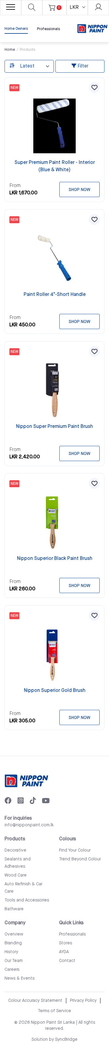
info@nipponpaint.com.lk (29, 825)
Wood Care (16, 875)
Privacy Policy (83, 1000)
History (11, 952)
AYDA (64, 952)
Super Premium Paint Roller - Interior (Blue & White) (55, 166)
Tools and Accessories (27, 900)
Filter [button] (82, 66)
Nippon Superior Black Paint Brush (54, 558)
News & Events (20, 978)
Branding (13, 943)
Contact (67, 960)
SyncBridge (66, 1039)
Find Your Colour (75, 850)
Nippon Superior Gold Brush (54, 690)
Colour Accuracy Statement (35, 1000)
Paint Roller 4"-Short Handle (55, 294)
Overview (14, 934)
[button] (94, 87)
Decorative (15, 850)
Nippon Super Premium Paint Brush (54, 426)
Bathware (14, 909)
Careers (12, 969)
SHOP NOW (79, 189)
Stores (65, 943)
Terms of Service (54, 1011)
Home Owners (16, 28)
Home (10, 49)
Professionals (48, 29)
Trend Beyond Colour (80, 859)
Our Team (14, 960)
